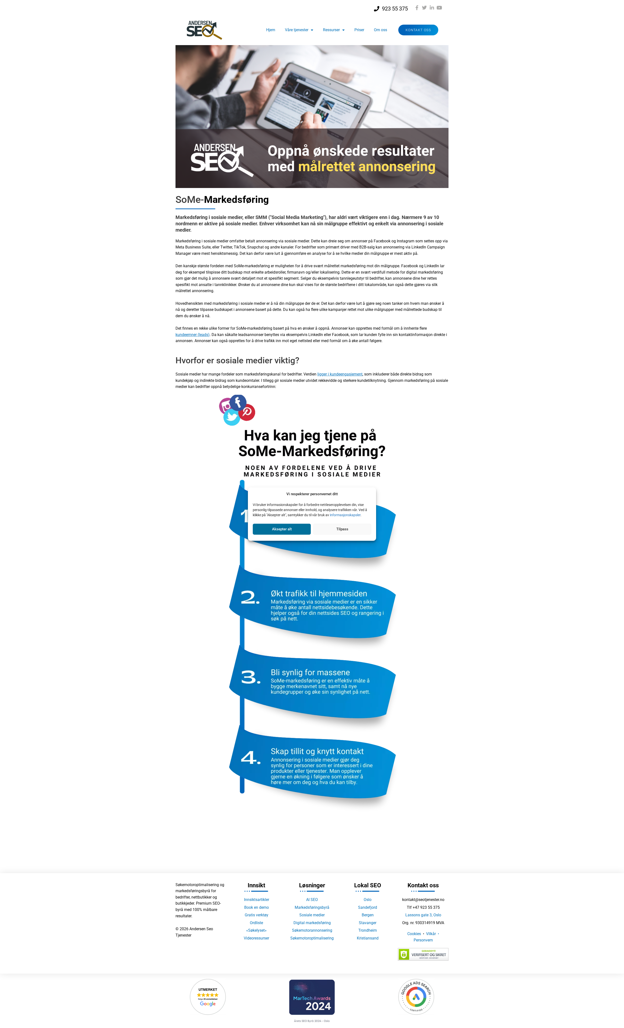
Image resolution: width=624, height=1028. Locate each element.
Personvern (423, 940)
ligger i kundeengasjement (339, 374)
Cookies (414, 933)
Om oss (380, 30)
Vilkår (431, 933)
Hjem (270, 30)
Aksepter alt (282, 529)
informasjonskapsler (345, 515)
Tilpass (342, 529)
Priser (359, 30)
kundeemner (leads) (193, 334)
